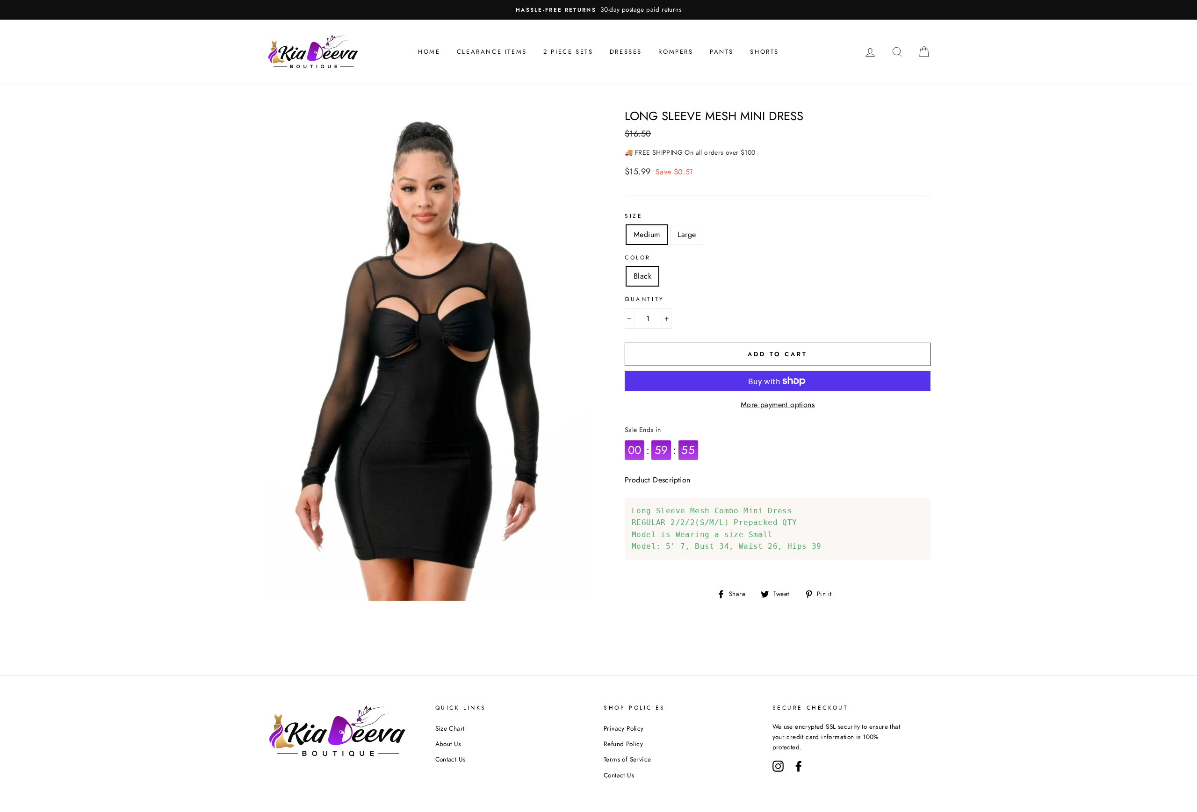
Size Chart (450, 728)
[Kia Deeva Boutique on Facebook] (798, 765)
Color (638, 257)
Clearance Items (492, 51)
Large (687, 234)
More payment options (778, 404)
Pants (722, 51)
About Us (448, 743)
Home (429, 51)
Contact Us (450, 759)
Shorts (764, 51)
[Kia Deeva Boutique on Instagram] (778, 765)
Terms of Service (627, 759)
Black (642, 276)
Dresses (626, 51)
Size (633, 216)
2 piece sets (568, 51)
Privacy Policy (624, 728)
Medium (647, 234)
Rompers (675, 51)
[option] (598, 10)
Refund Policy (623, 743)
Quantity (644, 299)
